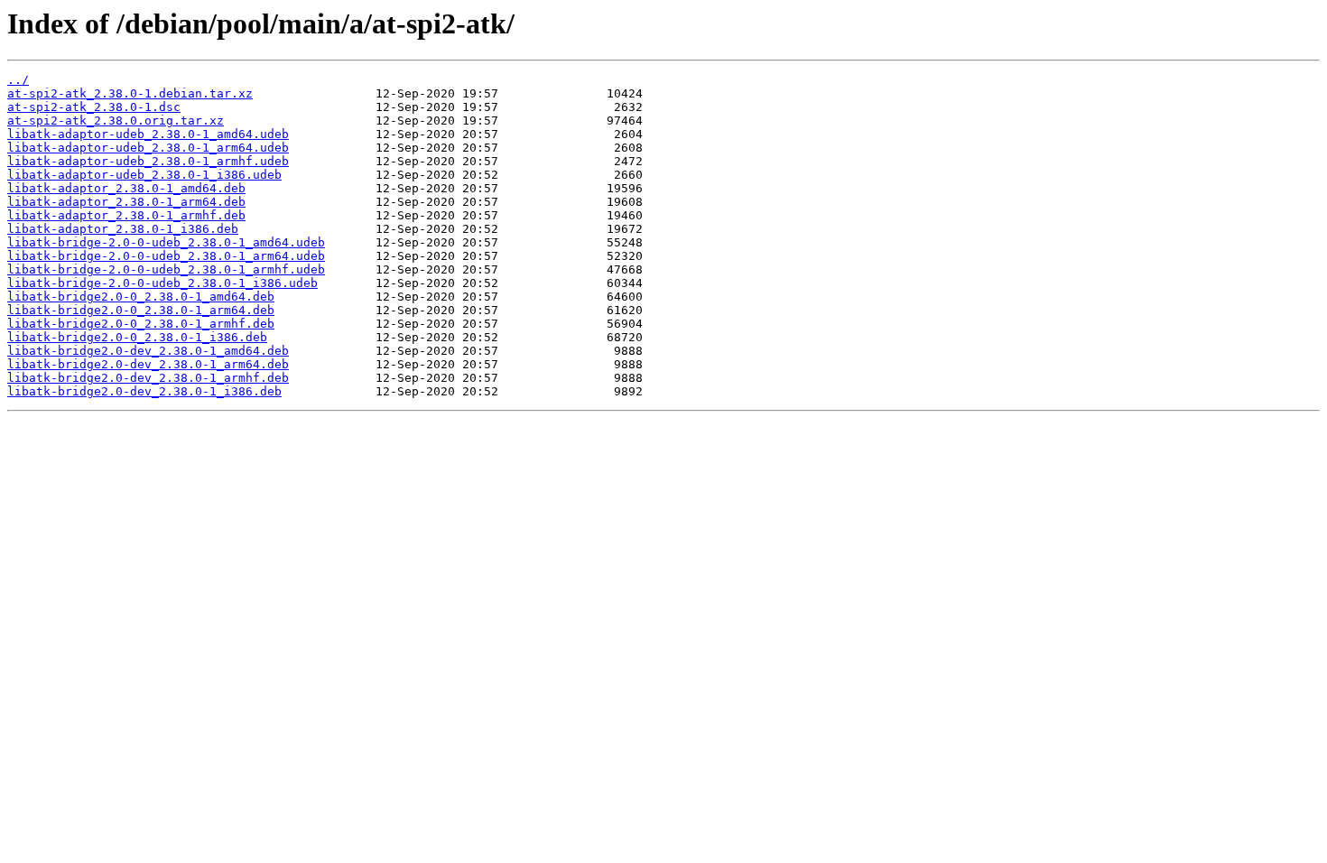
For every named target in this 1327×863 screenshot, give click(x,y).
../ (18, 80)
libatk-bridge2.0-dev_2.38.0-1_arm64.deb (148, 364)
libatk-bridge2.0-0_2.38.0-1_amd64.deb (140, 296)
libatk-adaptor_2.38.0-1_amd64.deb (126, 188)
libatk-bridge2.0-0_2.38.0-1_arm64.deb (140, 310)
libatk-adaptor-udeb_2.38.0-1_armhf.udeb (148, 161)
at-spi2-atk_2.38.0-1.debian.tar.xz (130, 93)
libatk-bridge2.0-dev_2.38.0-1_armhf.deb (148, 378)
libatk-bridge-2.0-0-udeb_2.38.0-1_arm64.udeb (166, 256)
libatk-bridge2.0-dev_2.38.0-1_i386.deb (144, 391)
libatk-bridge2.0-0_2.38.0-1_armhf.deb (140, 323)
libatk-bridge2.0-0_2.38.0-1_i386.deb (137, 337)
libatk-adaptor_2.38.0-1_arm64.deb (126, 202)
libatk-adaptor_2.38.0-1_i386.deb (122, 229)
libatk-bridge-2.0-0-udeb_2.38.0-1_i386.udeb (162, 283)
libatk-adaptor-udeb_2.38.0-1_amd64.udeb (148, 134)
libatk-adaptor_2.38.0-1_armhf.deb (126, 215)
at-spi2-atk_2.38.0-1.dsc (94, 107)
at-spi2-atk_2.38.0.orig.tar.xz (115, 120)
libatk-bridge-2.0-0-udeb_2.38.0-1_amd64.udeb (166, 242)
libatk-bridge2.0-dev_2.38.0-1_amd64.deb (148, 350)
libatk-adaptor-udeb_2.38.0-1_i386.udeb (144, 174)
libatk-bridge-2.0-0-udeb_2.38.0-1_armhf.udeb (166, 269)
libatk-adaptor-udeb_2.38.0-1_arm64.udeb (148, 147)
